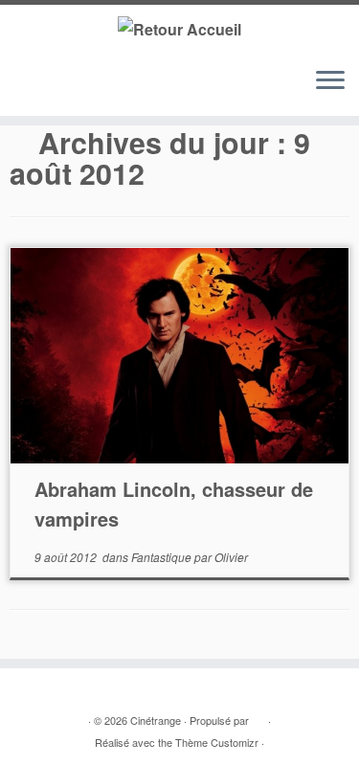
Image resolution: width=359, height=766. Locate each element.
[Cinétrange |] (179, 28)
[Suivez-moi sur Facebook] (58, 89)
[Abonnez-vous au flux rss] (21, 89)
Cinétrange (155, 720)
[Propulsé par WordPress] (258, 716)
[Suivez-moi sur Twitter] (40, 89)
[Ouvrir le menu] (330, 81)
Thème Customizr (216, 742)
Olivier (231, 557)
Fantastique (162, 557)
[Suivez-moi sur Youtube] (76, 89)
